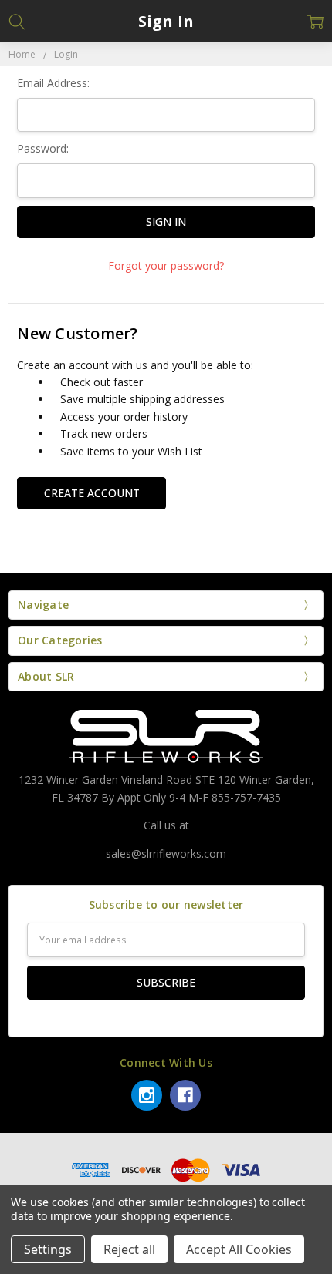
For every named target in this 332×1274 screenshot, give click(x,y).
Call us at (166, 825)
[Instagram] (146, 1095)
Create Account (92, 493)
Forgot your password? (166, 265)
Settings (48, 1249)
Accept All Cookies (239, 1249)
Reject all (129, 1249)
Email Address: (53, 83)
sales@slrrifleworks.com (166, 853)
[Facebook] (185, 1095)
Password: (43, 148)
